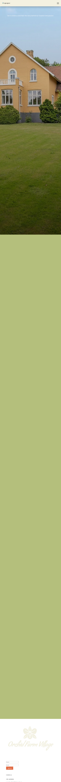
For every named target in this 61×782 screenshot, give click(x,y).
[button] (58, 3)
